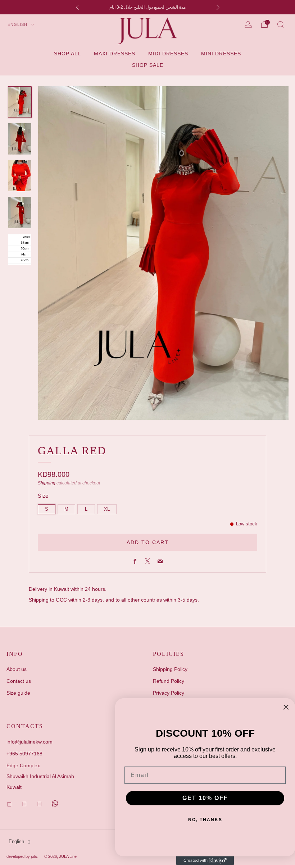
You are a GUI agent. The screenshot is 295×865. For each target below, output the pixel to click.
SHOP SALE (147, 65)
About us (16, 669)
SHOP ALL (67, 53)
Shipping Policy (170, 669)
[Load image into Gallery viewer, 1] (20, 102)
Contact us (18, 681)
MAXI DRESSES (114, 53)
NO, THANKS (205, 819)
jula (34, 856)
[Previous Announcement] (77, 7)
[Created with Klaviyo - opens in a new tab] (205, 860)
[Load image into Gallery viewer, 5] (20, 249)
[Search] (280, 24)
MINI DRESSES (221, 53)
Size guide (18, 693)
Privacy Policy (168, 693)
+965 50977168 (24, 753)
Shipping (46, 483)
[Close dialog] (286, 707)
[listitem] (147, 7)
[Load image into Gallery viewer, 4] (20, 212)
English (18, 24)
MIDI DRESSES (168, 53)
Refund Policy (168, 681)
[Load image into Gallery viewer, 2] (20, 139)
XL (107, 509)
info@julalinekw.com (29, 742)
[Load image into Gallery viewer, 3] (20, 176)
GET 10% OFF (205, 798)
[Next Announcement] (218, 7)
